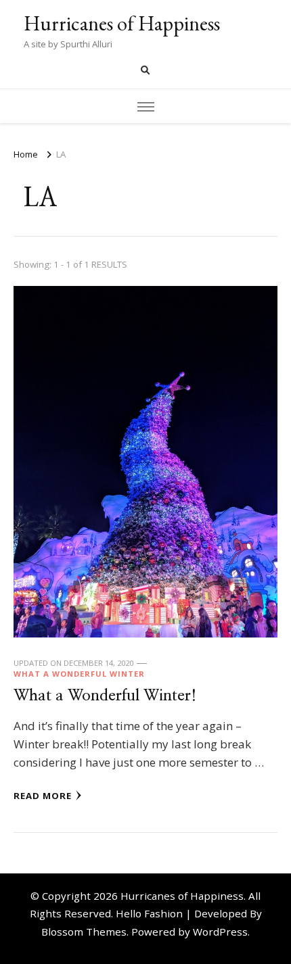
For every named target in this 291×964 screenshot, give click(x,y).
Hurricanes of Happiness (122, 23)
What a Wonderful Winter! (105, 696)
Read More (43, 796)
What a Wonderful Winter (79, 674)
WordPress (220, 931)
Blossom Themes (84, 931)
